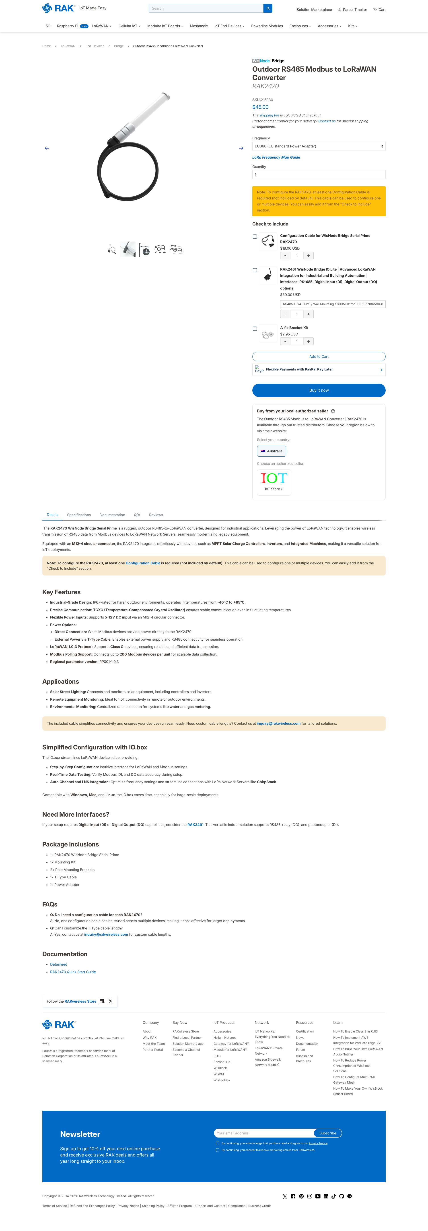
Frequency (261, 138)
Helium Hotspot (225, 1037)
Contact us (327, 121)
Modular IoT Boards (164, 26)
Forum (300, 1049)
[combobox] (206, 8)
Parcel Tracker (354, 9)
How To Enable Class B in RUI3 (355, 1031)
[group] (271, 451)
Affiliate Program (179, 1206)
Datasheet (58, 964)
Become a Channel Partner (186, 1052)
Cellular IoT (128, 26)
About (147, 1031)
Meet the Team (154, 1043)
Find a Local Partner (187, 1037)
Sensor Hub (222, 1062)
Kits (351, 26)
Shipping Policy (153, 1206)
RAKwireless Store (186, 1031)
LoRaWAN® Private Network (269, 1050)
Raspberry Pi (67, 26)
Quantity (259, 166)
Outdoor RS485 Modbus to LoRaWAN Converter (168, 46)
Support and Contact (210, 1206)
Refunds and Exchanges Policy (92, 1206)
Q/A (137, 515)
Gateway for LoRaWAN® (231, 1043)
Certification (305, 1031)
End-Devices (95, 46)
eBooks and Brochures (304, 1058)
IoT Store (272, 489)
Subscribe (327, 1133)
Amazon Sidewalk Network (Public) (268, 1062)
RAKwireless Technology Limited (102, 1196)
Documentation (112, 515)
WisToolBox (222, 1080)
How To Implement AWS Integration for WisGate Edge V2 (357, 1040)
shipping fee (269, 115)
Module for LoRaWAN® (230, 1049)
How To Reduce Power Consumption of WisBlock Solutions (351, 1065)
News (300, 1037)
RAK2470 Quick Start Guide (73, 972)
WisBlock (220, 1068)
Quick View (269, 241)
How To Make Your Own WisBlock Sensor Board (358, 1091)
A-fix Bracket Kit (294, 327)
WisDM (219, 1074)
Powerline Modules (267, 26)
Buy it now (319, 390)
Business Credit (259, 1206)
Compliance (236, 1206)
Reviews (156, 515)
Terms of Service (54, 1206)
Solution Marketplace (314, 9)
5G (48, 26)
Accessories (328, 26)
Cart (382, 9)
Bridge (119, 46)
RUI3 (217, 1056)
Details (52, 514)
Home (46, 46)
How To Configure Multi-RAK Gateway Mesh (354, 1079)
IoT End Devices (228, 26)
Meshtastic (199, 26)
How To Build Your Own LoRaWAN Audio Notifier (358, 1051)
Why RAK (149, 1037)
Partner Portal (153, 1049)
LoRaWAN (100, 26)
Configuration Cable (143, 563)
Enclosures (299, 26)
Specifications (79, 515)
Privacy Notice (318, 1143)
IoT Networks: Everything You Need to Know (272, 1036)
